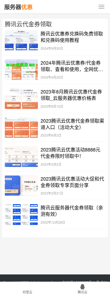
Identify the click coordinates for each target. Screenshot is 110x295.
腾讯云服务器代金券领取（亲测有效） (72, 210)
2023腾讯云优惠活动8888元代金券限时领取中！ (70, 152)
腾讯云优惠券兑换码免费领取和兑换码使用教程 (72, 36)
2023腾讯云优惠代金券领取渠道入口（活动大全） (72, 123)
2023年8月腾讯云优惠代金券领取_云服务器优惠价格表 (71, 94)
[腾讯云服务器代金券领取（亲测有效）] (21, 214)
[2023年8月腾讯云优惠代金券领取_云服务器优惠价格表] (21, 98)
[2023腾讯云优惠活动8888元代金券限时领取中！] (21, 156)
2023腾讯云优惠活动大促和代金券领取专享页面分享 (72, 181)
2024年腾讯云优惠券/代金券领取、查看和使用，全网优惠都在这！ (72, 65)
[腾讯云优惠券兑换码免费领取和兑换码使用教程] (21, 40)
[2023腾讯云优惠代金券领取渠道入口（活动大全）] (21, 127)
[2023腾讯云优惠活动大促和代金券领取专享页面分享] (21, 185)
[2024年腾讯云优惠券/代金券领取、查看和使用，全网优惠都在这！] (21, 69)
